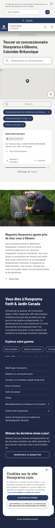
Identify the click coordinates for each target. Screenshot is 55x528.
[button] (27, 81)
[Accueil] (4, 27)
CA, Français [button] (14, 28)
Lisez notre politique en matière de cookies (23, 492)
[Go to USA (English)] (47, 12)
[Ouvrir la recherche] (45, 27)
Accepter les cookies (27, 498)
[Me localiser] (51, 94)
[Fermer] (47, 470)
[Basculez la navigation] (52, 27)
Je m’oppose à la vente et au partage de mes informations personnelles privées (27, 505)
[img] (14, 139)
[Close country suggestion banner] (51, 4)
